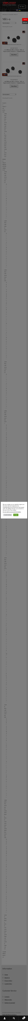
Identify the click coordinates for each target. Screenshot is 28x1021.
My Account (4, 1018)
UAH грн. (24, 22)
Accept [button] (15, 514)
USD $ (24, 19)
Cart (22, 1017)
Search (14, 1018)
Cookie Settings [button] (7, 514)
